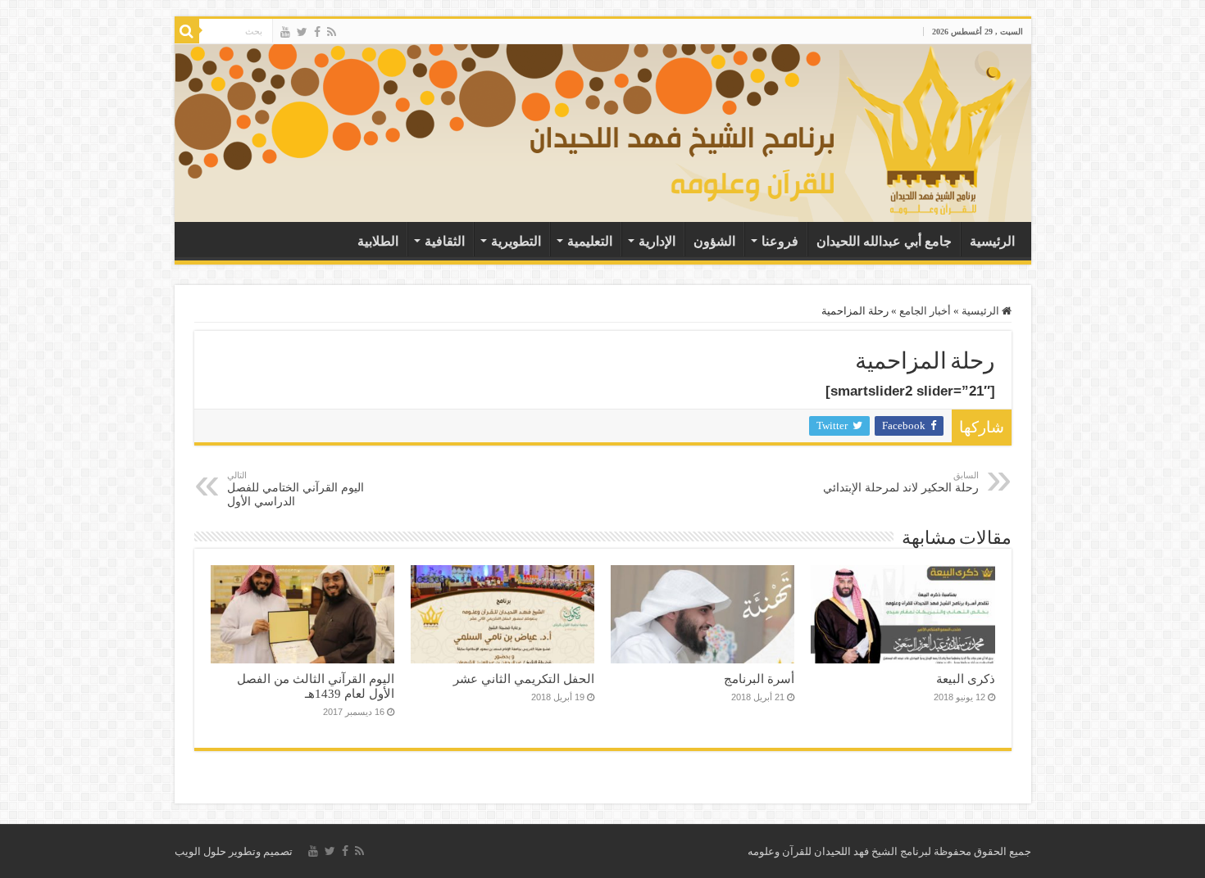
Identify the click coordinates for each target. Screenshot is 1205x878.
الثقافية (445, 241)
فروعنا (780, 241)
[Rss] (331, 32)
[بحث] (187, 31)
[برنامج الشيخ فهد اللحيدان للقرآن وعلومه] (778, 129)
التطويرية (516, 241)
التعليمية (589, 241)
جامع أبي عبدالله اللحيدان (884, 241)
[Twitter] (302, 32)
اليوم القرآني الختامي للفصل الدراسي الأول (295, 489)
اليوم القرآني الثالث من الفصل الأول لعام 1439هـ (315, 686)
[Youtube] (285, 32)
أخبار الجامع (925, 311)
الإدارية (657, 241)
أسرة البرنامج (759, 679)
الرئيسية (992, 241)
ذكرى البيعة (965, 679)
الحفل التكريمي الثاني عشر (523, 679)
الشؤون (714, 241)
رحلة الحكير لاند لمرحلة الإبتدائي (901, 482)
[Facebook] (317, 32)
